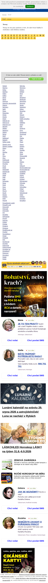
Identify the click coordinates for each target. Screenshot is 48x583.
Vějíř (4, 136)
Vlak (21, 140)
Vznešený (5, 251)
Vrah (4, 198)
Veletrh (4, 140)
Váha (4, 90)
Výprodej (5, 211)
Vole (3, 177)
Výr (3, 212)
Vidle (21, 121)
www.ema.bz (42, 580)
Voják (4, 173)
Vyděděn (23, 171)
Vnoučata (5, 162)
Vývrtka (5, 243)
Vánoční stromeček (9, 103)
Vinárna (22, 128)
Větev (22, 109)
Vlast (21, 142)
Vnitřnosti (5, 160)
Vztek (4, 259)
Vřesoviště (23, 156)
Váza (4, 111)
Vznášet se (6, 249)
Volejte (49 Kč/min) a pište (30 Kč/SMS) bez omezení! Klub (31, 578)
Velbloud (5, 138)
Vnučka (5, 164)
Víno (21, 130)
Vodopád (5, 169)
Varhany (5, 107)
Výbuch (22, 166)
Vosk (4, 185)
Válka (4, 96)
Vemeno (22, 88)
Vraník (4, 200)
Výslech (5, 226)
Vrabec (4, 197)
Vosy (4, 187)
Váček (4, 86)
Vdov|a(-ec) (6, 124)
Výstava (5, 228)
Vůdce (22, 162)
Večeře (4, 126)
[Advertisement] (24, 55)
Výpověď (5, 207)
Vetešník (23, 107)
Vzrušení (5, 255)
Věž (21, 113)
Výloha (22, 197)
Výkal (21, 189)
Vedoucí (5, 130)
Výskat (4, 224)
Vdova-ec (5, 122)
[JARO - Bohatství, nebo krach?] (24, 294)
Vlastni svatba (7, 146)
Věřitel (22, 92)
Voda (4, 168)
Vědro (4, 132)
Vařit (4, 109)
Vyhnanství (23, 181)
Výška (4, 222)
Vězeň (22, 115)
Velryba (22, 86)
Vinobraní (23, 132)
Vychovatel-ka (24, 169)
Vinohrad (23, 134)
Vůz (21, 164)
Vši (21, 160)
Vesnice (22, 103)
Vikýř (21, 124)
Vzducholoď (6, 247)
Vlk (3, 154)
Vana (4, 97)
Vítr (21, 136)
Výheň (22, 177)
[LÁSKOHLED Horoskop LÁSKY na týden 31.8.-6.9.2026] (25, 434)
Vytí (3, 240)
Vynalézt (23, 200)
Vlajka (22, 138)
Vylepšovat (23, 193)
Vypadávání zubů (8, 203)
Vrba (21, 152)
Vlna (4, 156)
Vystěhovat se (7, 230)
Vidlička (22, 122)
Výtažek (5, 238)
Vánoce (5, 101)
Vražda (22, 150)
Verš (21, 94)
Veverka (22, 111)
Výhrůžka (23, 187)
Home (4, 15)
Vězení (22, 117)
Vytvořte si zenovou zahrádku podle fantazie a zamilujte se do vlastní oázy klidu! (30, 463)
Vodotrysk (5, 171)
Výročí (4, 218)
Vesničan (23, 101)
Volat (4, 175)
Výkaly (22, 191)
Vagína (4, 88)
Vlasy (4, 148)
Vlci (3, 150)
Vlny (3, 158)
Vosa (4, 183)
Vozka (4, 195)
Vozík (4, 193)
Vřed (21, 154)
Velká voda (6, 142)
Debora (27, 488)
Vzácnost (5, 245)
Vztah (4, 257)
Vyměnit (22, 198)
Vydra (22, 175)
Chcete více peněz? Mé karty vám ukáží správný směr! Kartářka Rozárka (30, 527)
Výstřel (4, 232)
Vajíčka (4, 92)
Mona (26, 320)
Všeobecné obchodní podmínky (27, 574)
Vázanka (5, 113)
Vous (4, 189)
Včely (4, 119)
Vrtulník (22, 158)
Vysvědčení (6, 234)
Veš (21, 96)
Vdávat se (5, 121)
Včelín (4, 117)
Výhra (22, 185)
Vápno (4, 105)
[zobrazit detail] (9, 331)
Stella (26, 350)
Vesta (22, 105)
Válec (4, 94)
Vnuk (4, 166)
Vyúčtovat (5, 242)
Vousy (4, 191)
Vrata (21, 148)
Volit (3, 179)
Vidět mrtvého (24, 119)
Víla (21, 126)
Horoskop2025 (6, 580)
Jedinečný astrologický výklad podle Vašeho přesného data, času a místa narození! (29, 477)
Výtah (4, 236)
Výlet (21, 195)
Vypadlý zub (6, 205)
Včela (4, 115)
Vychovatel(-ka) (25, 168)
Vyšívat (4, 220)
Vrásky (22, 146)
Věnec (22, 90)
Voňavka (5, 181)
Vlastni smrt (6, 144)
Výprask (5, 209)
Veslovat (23, 99)
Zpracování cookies (9, 576)
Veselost (23, 97)
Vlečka (4, 152)
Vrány (22, 144)
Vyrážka (5, 215)
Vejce (4, 134)
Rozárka (27, 518)
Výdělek (22, 173)
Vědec (4, 128)
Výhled (22, 179)
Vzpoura (5, 253)
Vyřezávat (5, 216)
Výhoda (22, 183)
